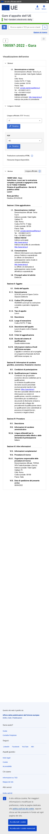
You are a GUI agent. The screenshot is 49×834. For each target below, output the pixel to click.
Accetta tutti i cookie (18, 822)
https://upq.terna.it (27, 389)
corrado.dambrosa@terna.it (30, 88)
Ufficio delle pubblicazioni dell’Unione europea (21, 715)
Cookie (5, 762)
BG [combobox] (10, 141)
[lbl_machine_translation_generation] (32, 156)
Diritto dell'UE (7, 793)
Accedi (37, 9)
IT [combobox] (9, 121)
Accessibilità (7, 766)
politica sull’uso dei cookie (23, 809)
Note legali (6, 758)
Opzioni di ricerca (40, 32)
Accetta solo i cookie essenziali (22, 828)
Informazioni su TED (10, 778)
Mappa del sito (8, 782)
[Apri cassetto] (5, 41)
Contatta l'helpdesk (10, 735)
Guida (5, 731)
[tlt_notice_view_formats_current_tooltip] (40, 171)
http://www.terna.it (35, 97)
